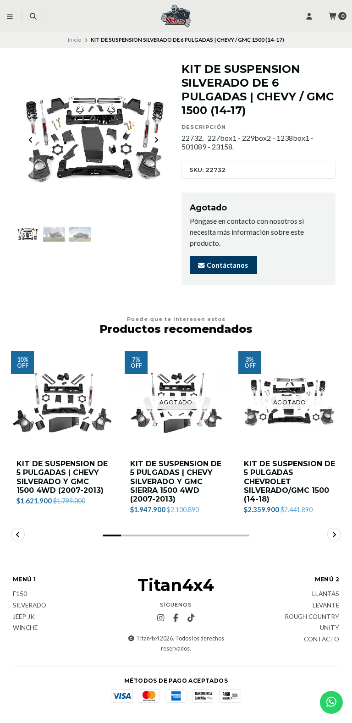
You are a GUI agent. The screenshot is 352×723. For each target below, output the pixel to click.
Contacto (321, 639)
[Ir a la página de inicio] (176, 16)
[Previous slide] (31, 140)
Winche (25, 628)
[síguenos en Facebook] (176, 618)
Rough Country (312, 617)
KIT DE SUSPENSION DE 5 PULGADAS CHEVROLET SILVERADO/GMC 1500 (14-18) (289, 481)
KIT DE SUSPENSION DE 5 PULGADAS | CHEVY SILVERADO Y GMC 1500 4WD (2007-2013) (62, 477)
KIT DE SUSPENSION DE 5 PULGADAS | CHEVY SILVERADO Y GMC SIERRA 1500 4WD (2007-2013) (175, 481)
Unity (329, 628)
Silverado (29, 605)
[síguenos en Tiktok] (191, 618)
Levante (326, 605)
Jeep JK (24, 617)
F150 (20, 594)
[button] (112, 535)
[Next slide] (156, 140)
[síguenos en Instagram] (161, 618)
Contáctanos (226, 265)
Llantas (325, 594)
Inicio (74, 40)
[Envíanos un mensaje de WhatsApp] (331, 702)
